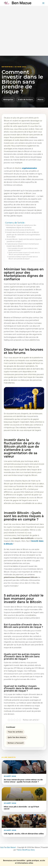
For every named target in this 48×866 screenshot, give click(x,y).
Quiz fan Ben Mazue (17, 737)
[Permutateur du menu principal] (43, 3)
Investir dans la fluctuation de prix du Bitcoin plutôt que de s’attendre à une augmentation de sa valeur (23, 234)
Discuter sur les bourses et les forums (20, 230)
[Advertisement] (24, 31)
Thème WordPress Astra (25, 850)
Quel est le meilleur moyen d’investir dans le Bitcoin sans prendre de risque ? (23, 258)
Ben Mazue (21, 3)
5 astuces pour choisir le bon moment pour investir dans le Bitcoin (23, 245)
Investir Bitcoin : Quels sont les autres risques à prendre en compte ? (24, 240)
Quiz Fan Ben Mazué (8, 847)
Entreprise (8, 99)
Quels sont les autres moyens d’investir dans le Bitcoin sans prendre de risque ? (24, 253)
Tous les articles (15, 732)
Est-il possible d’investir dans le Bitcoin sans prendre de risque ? (22, 249)
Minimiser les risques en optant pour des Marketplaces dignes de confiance (21, 226)
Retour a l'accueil (15, 743)
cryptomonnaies (29, 168)
